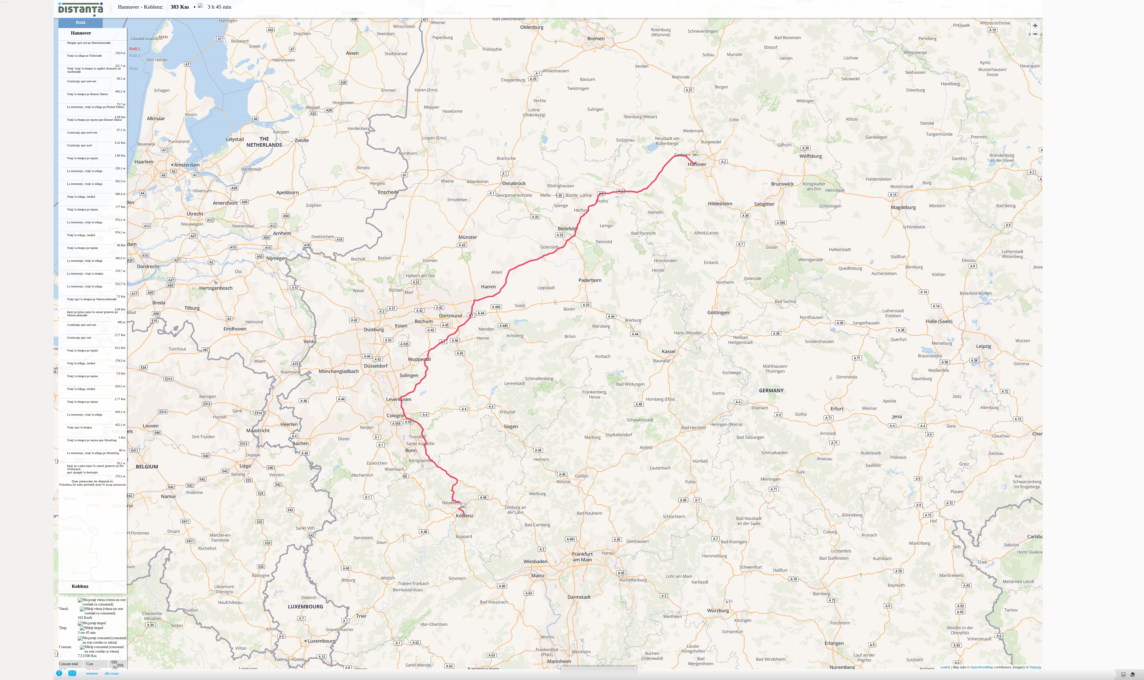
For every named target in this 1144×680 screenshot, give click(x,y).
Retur (133, 68)
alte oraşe (112, 673)
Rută (81, 22)
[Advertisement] (27, 89)
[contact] (75, 674)
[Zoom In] (1035, 25)
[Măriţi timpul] (91, 628)
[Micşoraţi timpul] (92, 623)
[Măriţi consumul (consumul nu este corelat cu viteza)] (103, 649)
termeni (92, 673)
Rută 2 (134, 56)
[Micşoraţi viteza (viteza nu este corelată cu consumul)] (102, 602)
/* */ (115, 338)
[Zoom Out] (1035, 34)
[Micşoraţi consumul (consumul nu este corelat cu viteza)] (102, 640)
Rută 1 (134, 49)
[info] (62, 674)
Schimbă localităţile (146, 38)
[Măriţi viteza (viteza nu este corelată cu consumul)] (103, 611)
